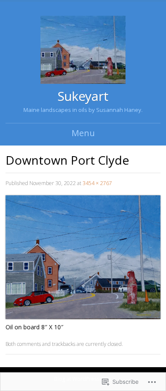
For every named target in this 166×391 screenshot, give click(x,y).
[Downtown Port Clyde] (83, 317)
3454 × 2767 (97, 183)
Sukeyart (82, 96)
